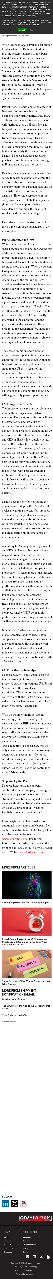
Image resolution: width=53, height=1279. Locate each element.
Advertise (7, 1237)
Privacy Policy (30, 15)
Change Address (29, 1245)
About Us (7, 1241)
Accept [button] (22, 30)
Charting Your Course (13, 999)
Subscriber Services (30, 1232)
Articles (28, 867)
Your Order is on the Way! (15, 1015)
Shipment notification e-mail (17, 36)
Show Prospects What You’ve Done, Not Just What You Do (26, 982)
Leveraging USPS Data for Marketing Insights (25, 902)
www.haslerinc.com (31, 852)
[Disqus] (27, 1065)
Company (7, 1232)
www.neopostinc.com (15, 839)
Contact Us (8, 1252)
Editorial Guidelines (11, 1245)
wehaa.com (30, 1274)
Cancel (25, 1252)
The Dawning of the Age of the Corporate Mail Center (26, 1007)
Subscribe (27, 1237)
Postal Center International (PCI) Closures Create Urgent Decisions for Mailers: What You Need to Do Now (24, 942)
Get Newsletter (28, 1241)
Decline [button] (32, 30)
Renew (25, 1248)
